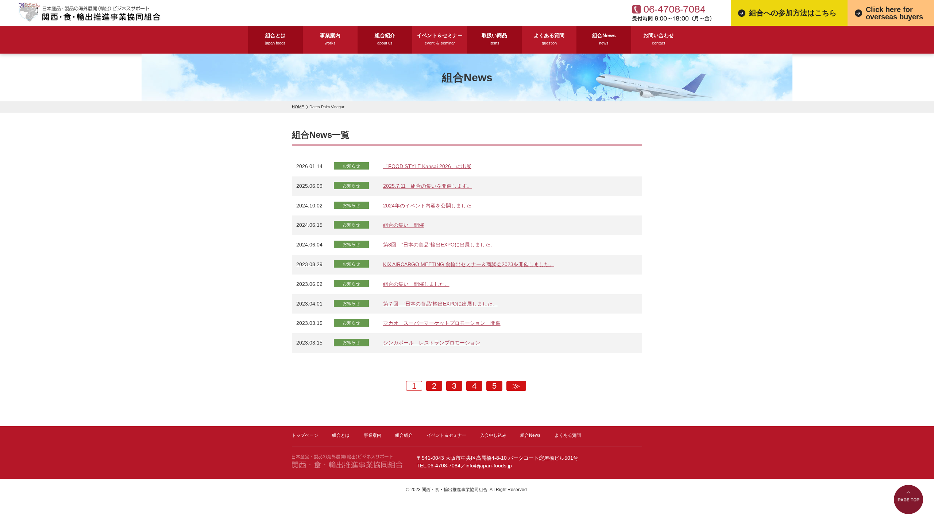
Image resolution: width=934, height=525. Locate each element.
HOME (298, 107)
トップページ (305, 435)
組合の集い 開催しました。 (416, 284)
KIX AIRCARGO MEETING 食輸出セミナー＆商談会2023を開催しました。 (468, 264)
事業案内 (330, 38)
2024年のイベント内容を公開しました (427, 206)
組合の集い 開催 (403, 225)
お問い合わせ (658, 38)
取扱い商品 (494, 38)
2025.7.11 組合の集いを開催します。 (427, 186)
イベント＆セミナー (440, 38)
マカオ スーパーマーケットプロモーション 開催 (442, 323)
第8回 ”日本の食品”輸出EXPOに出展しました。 (439, 245)
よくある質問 (549, 38)
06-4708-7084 (444, 465)
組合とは (275, 38)
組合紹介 (385, 38)
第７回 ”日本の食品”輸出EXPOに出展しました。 (440, 304)
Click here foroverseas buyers (894, 13)
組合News (604, 38)
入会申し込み (493, 435)
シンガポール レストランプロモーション (431, 343)
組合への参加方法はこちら (793, 13)
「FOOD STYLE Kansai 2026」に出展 (427, 166)
